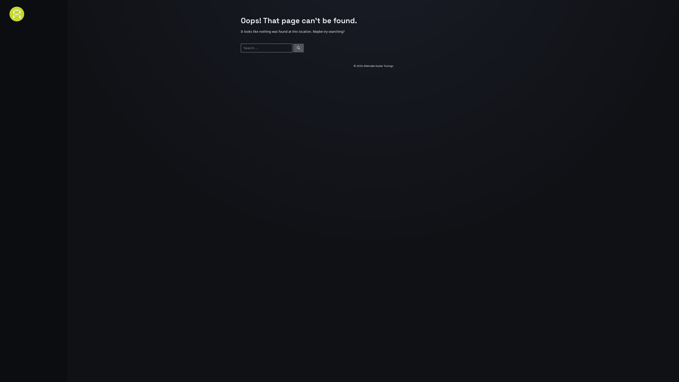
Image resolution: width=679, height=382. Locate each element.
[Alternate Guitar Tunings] (34, 14)
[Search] (298, 48)
